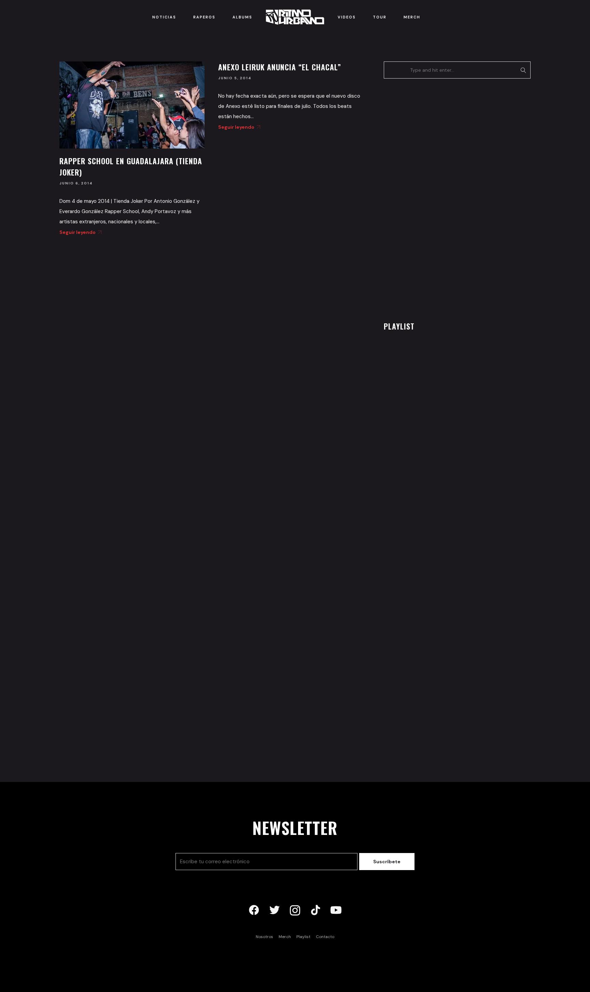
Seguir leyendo (77, 232)
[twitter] (274, 910)
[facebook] (254, 910)
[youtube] (336, 910)
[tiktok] (315, 910)
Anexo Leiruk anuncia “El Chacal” (279, 66)
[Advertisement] (435, 198)
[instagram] (295, 910)
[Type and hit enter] (523, 70)
